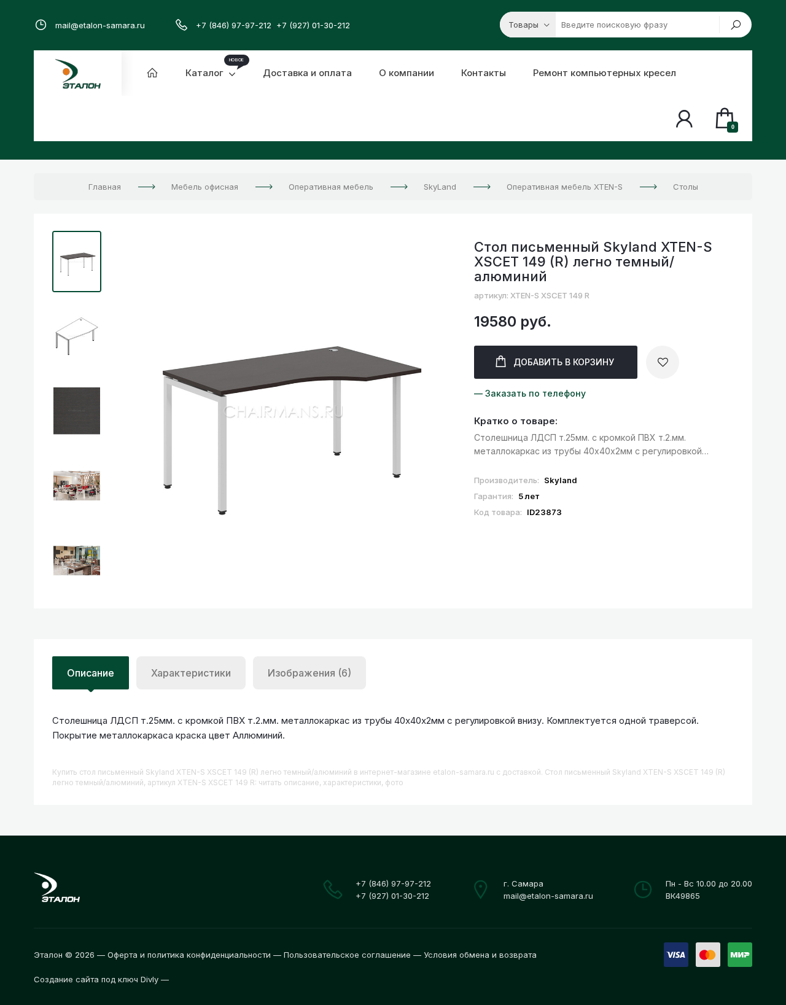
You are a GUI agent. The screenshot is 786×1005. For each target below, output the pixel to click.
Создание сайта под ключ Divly (96, 979)
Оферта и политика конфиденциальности (189, 955)
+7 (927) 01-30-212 (313, 25)
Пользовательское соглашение (347, 955)
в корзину (563, 362)
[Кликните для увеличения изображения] (285, 412)
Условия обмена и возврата (480, 955)
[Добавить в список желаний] (662, 362)
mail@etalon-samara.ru (100, 25)
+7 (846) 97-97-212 (233, 25)
